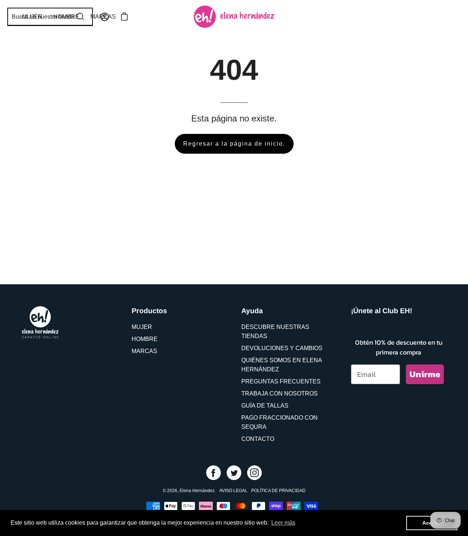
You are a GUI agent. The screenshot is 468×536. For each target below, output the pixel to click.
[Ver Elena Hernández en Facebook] (213, 472)
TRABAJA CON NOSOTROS (279, 393)
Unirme (425, 374)
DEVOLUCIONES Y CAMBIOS (281, 348)
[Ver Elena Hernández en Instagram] (254, 472)
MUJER (142, 327)
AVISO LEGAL (233, 490)
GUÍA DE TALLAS (264, 405)
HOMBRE (145, 339)
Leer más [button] (283, 523)
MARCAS (144, 351)
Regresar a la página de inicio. (234, 143)
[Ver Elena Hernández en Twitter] (234, 472)
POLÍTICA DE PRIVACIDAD (278, 490)
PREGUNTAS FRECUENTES (281, 381)
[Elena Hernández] (234, 16)
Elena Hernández (197, 490)
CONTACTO (257, 439)
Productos (149, 311)
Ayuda (252, 311)
